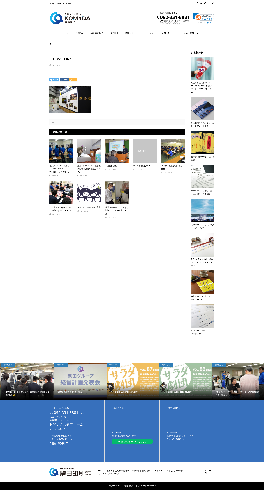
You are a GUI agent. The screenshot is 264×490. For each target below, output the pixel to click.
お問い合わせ (167, 33)
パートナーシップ (147, 33)
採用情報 (129, 33)
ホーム (66, 33)
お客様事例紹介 (97, 33)
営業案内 (79, 33)
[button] (203, 18)
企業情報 (114, 33)
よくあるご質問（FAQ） (190, 33)
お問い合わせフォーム (66, 424)
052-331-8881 (66, 412)
